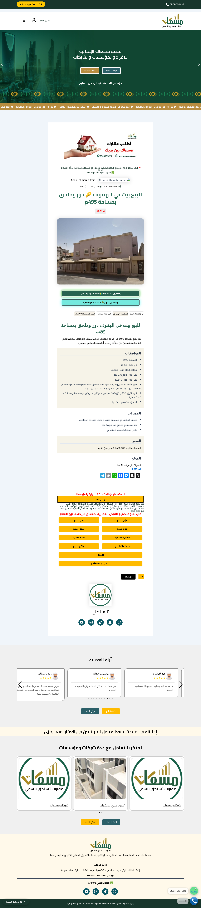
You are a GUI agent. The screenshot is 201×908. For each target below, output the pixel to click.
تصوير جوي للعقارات (112, 805)
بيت (141, 576)
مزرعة (64, 870)
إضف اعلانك (134, 870)
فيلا (71, 870)
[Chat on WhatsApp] (194, 891)
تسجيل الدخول (44, 20)
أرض (124, 870)
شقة (85, 870)
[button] (2, 64)
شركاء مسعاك (172, 805)
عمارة (78, 870)
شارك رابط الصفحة (14, 901)
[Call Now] (194, 901)
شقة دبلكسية (97, 870)
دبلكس (110, 870)
